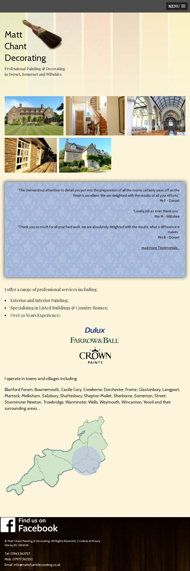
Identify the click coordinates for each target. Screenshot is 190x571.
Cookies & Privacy (89, 541)
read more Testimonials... (160, 248)
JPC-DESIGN (21, 545)
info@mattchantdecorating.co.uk (37, 565)
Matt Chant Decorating (25, 46)
